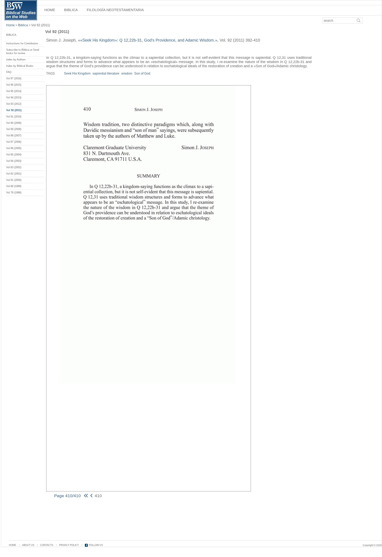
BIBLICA (71, 10)
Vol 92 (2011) (13, 110)
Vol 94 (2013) (13, 97)
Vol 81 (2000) (13, 180)
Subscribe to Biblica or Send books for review (22, 51)
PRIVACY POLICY (69, 545)
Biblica (23, 25)
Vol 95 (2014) (13, 91)
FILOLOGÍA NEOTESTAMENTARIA (115, 10)
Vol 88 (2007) (13, 135)
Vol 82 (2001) (13, 173)
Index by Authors (16, 59)
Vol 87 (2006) (13, 141)
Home (11, 25)
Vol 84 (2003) (13, 160)
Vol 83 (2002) (13, 167)
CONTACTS (46, 545)
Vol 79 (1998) (13, 192)
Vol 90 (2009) (13, 122)
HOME (49, 10)
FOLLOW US (96, 545)
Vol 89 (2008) (13, 129)
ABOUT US (28, 545)
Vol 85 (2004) (13, 154)
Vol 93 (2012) (13, 103)
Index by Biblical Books (19, 65)
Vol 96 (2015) (13, 84)
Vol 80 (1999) (13, 186)
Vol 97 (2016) (13, 78)
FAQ (8, 72)
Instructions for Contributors (22, 43)
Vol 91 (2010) (13, 116)
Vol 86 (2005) (13, 148)
